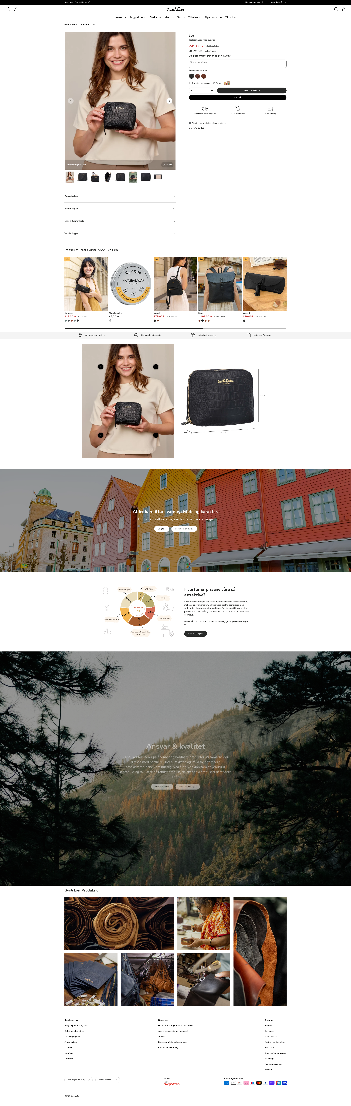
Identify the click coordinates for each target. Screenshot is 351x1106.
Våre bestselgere (195, 633)
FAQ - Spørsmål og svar (76, 1025)
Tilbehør (193, 17)
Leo (93, 24)
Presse (268, 1069)
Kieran (201, 313)
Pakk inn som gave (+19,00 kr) (207, 83)
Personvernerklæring (168, 1047)
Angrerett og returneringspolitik (173, 1031)
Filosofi (268, 1025)
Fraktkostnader (209, 51)
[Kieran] (220, 284)
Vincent (246, 313)
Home (66, 24)
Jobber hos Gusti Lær (275, 1042)
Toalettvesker (85, 24)
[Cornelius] (86, 284)
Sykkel (154, 17)
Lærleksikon (70, 1058)
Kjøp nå (237, 97)
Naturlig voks (115, 313)
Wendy (157, 313)
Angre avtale (70, 1042)
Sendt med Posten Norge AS (77, 2)
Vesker (119, 17)
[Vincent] (265, 284)
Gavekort (269, 1031)
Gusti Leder (75, 1096)
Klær (167, 17)
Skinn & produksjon (187, 790)
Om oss (162, 1036)
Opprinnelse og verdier (276, 1053)
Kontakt (68, 1047)
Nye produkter (213, 17)
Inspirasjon (270, 1058)
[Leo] (191, 76)
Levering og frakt (72, 1036)
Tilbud (229, 17)
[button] (8, 9)
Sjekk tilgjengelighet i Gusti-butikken (209, 123)
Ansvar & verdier (162, 790)
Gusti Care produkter (184, 529)
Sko (179, 17)
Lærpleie (161, 529)
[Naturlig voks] (131, 284)
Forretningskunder (273, 1064)
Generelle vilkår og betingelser (172, 1042)
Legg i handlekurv (252, 90)
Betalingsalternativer (74, 1031)
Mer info (168, 164)
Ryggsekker (136, 17)
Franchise (269, 1047)
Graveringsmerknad (198, 70)
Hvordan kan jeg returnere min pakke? (176, 1025)
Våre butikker (271, 1036)
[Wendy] (175, 284)
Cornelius (68, 313)
